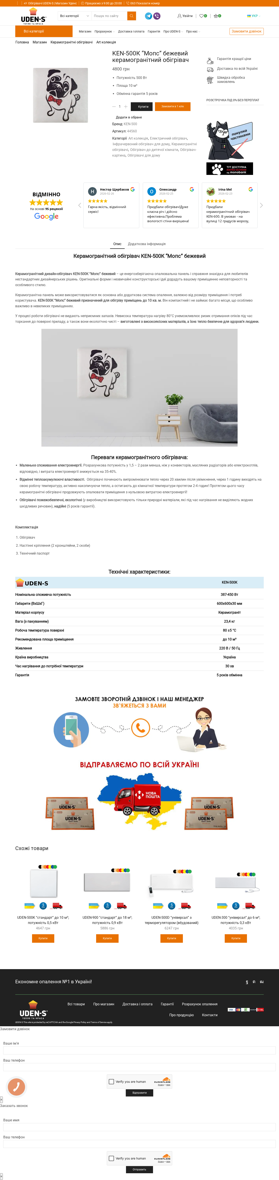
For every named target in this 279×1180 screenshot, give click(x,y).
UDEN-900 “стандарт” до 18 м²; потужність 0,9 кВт (107, 920)
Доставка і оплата (131, 31)
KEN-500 (130, 124)
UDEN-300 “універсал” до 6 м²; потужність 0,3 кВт (236, 920)
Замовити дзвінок (247, 31)
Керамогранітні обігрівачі (72, 42)
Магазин (85, 31)
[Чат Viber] (156, 16)
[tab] (117, 244)
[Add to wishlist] (65, 862)
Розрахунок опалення (200, 1004)
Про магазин (103, 1004)
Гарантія (154, 31)
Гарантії (167, 1004)
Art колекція (106, 42)
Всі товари (76, 1004)
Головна (22, 42)
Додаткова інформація (147, 244)
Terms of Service (99, 1022)
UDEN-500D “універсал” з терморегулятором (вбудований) (172, 920)
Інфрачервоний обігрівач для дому (141, 144)
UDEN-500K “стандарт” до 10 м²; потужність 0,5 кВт (43, 920)
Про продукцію (181, 1015)
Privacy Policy (79, 1022)
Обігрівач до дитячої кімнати (154, 150)
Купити (143, 106)
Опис (117, 244)
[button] (261, 206)
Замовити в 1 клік (173, 106)
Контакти (210, 1015)
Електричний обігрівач (168, 138)
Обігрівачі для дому (144, 155)
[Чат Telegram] (148, 16)
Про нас (191, 31)
